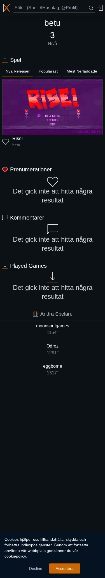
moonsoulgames (52, 329)
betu (16, 145)
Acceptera (65, 568)
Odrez (52, 349)
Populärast (48, 71)
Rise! (17, 138)
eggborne (52, 369)
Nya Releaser (18, 71)
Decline (35, 568)
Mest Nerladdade (82, 71)
